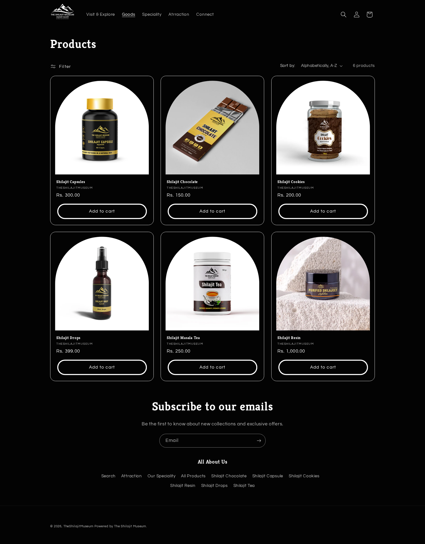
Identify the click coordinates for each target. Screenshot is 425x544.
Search (108, 476)
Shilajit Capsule (267, 476)
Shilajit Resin (289, 338)
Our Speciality (162, 476)
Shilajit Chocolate (182, 181)
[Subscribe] (258, 441)
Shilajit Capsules (70, 181)
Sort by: (287, 65)
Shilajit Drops (68, 338)
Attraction (131, 476)
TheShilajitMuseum (78, 526)
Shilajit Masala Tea (183, 338)
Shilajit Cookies (291, 181)
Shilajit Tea (244, 485)
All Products (193, 476)
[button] (343, 14)
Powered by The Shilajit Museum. (120, 526)
